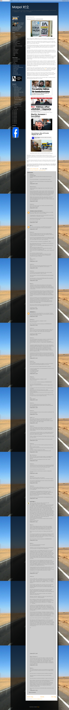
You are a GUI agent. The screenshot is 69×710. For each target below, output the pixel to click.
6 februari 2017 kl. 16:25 (33, 653)
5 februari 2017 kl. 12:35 (33, 373)
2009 (14, 120)
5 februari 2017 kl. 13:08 (33, 407)
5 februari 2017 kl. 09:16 (33, 334)
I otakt (14, 62)
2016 (14, 110)
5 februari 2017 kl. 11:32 (33, 358)
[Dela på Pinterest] (46, 168)
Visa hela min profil (15, 30)
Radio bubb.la (15, 36)
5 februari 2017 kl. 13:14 (33, 414)
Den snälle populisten (17, 97)
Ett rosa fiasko (16, 93)
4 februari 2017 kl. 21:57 (33, 261)
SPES (14, 54)
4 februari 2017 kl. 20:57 (33, 229)
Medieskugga (15, 42)
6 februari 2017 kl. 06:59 (33, 473)
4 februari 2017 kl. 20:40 (33, 201)
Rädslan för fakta (16, 90)
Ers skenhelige (16, 94)
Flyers (14, 48)
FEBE (14, 55)
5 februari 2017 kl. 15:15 (33, 440)
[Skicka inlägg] (40, 168)
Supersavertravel (16, 49)
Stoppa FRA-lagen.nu (16, 41)
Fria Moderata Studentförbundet (18, 67)
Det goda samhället (16, 66)
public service (43, 170)
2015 (14, 112)
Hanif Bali (14, 63)
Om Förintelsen (15, 50)
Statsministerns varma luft (18, 101)
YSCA (14, 47)
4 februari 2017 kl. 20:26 (33, 183)
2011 (14, 117)
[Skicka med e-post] (42, 168)
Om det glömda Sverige (18, 102)
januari (15, 109)
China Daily (15, 44)
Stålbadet (15, 107)
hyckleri (32, 170)
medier (40, 170)
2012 (14, 116)
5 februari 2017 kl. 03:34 (33, 325)
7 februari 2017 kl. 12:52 (33, 690)
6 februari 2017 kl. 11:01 (33, 521)
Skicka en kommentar (32, 692)
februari (15, 86)
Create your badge (14, 138)
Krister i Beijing (15, 69)
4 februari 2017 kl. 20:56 (33, 222)
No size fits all (15, 72)
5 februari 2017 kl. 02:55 (33, 316)
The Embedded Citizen (16, 74)
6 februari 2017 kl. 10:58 (33, 498)
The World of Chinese (16, 43)
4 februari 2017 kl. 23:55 (33, 308)
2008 (14, 121)
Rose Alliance (15, 38)
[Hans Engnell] (15, 137)
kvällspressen (36, 170)
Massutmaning (16, 96)
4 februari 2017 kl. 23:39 (33, 280)
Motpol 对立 (20, 7)
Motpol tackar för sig (17, 89)
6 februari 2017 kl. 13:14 (33, 540)
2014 (14, 113)
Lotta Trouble (32, 501)
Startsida (42, 696)
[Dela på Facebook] (45, 168)
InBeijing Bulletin (15, 68)
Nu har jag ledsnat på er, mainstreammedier (18, 104)
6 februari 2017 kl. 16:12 (33, 573)
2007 (14, 123)
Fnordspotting (15, 61)
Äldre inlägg (53, 696)
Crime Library (15, 51)
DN (30, 170)
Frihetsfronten (15, 37)
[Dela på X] (44, 168)
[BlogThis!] (43, 168)
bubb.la (14, 35)
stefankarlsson (32, 311)
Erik (30, 225)
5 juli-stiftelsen (15, 60)
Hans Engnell (14, 126)
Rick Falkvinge (15, 73)
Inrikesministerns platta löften (18, 92)
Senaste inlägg (30, 696)
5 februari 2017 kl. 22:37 (33, 460)
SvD (45, 68)
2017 (14, 85)
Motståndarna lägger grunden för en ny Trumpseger (18, 99)
